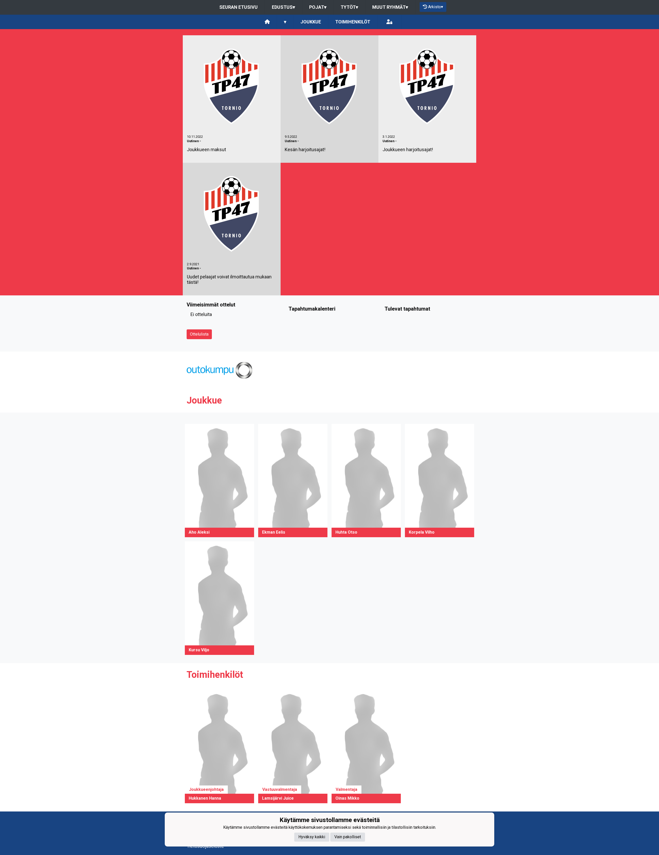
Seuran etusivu (238, 7)
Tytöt (349, 7)
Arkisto (435, 6)
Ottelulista (199, 334)
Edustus (283, 7)
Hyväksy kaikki (311, 836)
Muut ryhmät (390, 7)
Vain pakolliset (347, 836)
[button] (219, 481)
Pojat (317, 7)
